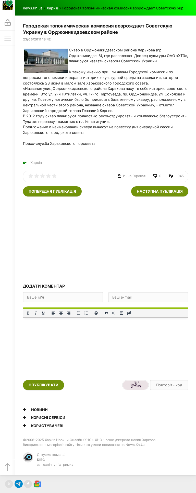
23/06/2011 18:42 (37, 39)
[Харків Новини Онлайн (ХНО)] (7, 7)
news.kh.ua (33, 8)
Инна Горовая (134, 176)
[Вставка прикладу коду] (114, 313)
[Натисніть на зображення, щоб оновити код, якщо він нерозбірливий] (135, 385)
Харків (52, 8)
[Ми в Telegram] (18, 484)
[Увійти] (7, 23)
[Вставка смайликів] (96, 313)
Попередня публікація (52, 191)
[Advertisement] (105, 239)
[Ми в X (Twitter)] (9, 484)
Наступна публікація (160, 191)
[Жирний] (28, 313)
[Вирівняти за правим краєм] (68, 313)
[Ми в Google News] (37, 484)
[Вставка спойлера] (121, 313)
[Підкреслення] (43, 313)
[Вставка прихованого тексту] (129, 313)
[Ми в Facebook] (28, 484)
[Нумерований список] (86, 313)
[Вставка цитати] (106, 313)
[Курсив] (36, 313)
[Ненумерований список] (78, 313)
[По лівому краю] (53, 313)
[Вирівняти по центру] (61, 313)
